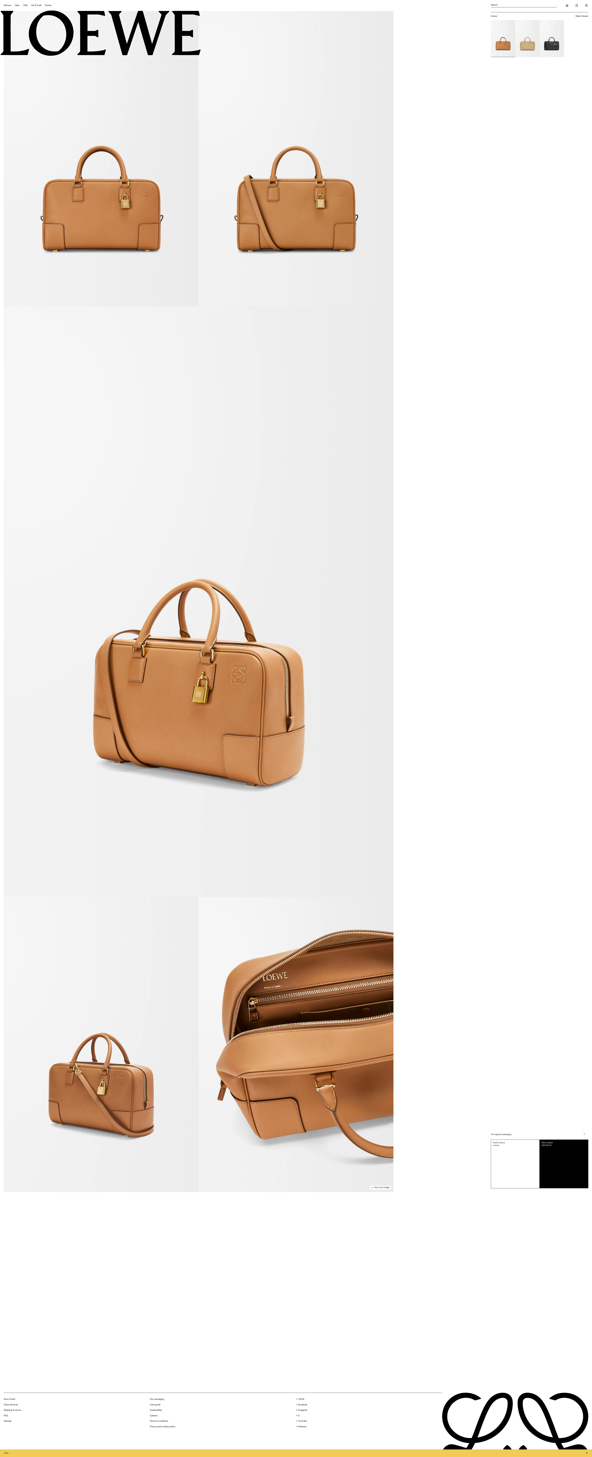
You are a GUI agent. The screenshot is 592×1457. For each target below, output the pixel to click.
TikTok (301, 1399)
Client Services (11, 1405)
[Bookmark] (577, 5)
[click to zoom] (101, 158)
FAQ (6, 1416)
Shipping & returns (12, 1410)
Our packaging (157, 1399)
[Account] (567, 5)
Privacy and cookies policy (162, 1427)
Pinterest (302, 1427)
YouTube (302, 1421)
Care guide (155, 1405)
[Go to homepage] (100, 33)
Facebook (302, 1405)
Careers (153, 1416)
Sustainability (156, 1410)
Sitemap (7, 1421)
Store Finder (9, 1399)
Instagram (302, 1410)
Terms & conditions (159, 1421)
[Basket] (586, 5)
